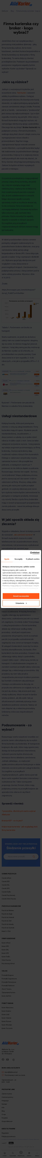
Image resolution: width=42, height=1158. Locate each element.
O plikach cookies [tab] (33, 559)
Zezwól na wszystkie (21, 596)
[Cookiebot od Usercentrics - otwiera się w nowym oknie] (30, 553)
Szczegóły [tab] (18, 559)
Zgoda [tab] (6, 559)
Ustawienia (20, 603)
